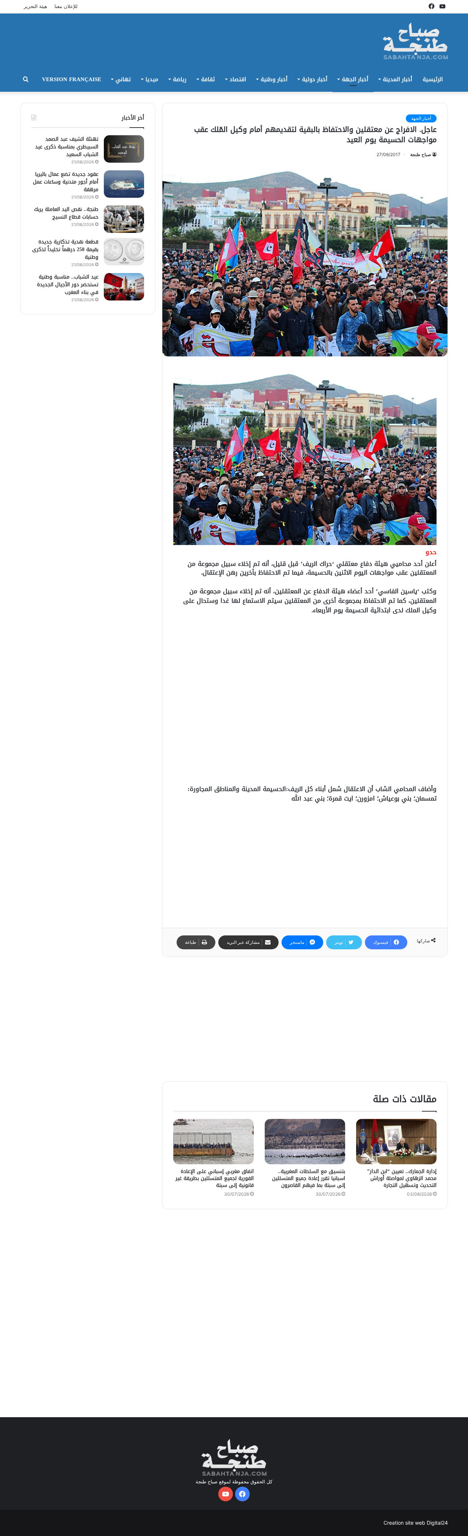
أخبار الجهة (355, 79)
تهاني (123, 79)
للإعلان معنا (66, 6)
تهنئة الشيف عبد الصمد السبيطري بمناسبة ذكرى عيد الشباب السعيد (66, 146)
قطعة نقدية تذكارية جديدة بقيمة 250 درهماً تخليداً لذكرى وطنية (65, 249)
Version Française (71, 79)
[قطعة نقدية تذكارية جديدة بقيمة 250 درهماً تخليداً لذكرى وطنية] (124, 251)
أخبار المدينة (397, 79)
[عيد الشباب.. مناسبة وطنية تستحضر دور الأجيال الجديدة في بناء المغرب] (124, 286)
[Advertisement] (160, 37)
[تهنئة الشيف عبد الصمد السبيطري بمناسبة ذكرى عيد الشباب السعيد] (124, 149)
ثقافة (208, 79)
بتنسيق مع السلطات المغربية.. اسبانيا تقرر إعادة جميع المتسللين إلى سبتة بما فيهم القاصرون (308, 1178)
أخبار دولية (314, 79)
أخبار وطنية (274, 79)
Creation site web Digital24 (416, 1523)
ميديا (152, 79)
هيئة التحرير (35, 6)
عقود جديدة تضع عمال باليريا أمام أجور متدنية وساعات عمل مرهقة (65, 181)
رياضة (179, 79)
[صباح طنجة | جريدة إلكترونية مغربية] (415, 41)
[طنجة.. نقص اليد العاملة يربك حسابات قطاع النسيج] (124, 219)
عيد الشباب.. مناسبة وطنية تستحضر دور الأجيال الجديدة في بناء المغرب (67, 284)
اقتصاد (238, 79)
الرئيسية (433, 79)
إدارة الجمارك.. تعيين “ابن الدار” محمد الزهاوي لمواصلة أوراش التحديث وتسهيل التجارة (402, 1178)
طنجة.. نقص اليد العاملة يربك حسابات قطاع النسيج (66, 213)
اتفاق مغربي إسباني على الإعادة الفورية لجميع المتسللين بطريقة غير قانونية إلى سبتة (215, 1178)
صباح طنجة (420, 154)
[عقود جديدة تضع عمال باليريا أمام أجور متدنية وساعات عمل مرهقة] (124, 184)
